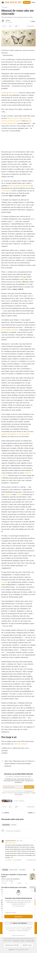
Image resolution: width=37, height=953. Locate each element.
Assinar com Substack (20, 923)
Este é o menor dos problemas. (10, 879)
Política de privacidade (22, 930)
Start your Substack (13, 945)
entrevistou (26, 186)
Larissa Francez (9, 840)
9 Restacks (21, 801)
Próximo (30, 812)
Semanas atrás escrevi (9, 93)
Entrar (33, 2)
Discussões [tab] (22, 870)
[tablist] (9, 824)
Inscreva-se (27, 2)
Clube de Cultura (20, 744)
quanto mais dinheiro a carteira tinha (15, 434)
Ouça (33, 21)
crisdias (8, 20)
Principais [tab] (5, 870)
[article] (18, 879)
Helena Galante (14, 186)
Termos (22, 941)
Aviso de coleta (30, 941)
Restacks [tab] (13, 825)
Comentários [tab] (6, 825)
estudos (8, 494)
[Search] (34, 869)
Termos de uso (28, 791)
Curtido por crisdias (11, 842)
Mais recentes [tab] (13, 870)
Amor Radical (6, 191)
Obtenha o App (26, 945)
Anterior (6, 812)
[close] (32, 890)
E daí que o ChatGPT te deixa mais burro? (14, 876)
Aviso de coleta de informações (22, 792)
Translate (5, 7)
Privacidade (16, 941)
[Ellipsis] (34, 840)
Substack (11, 949)
